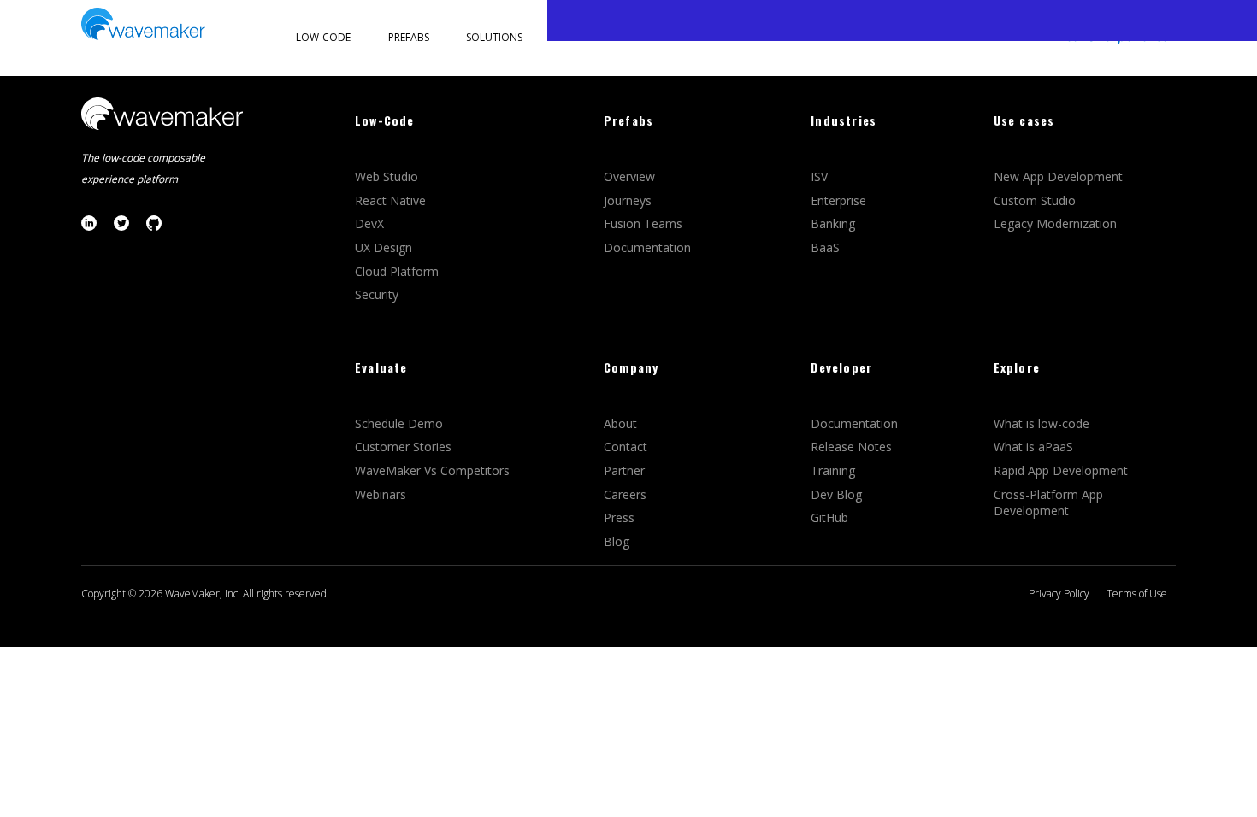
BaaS (825, 247)
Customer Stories (405, 446)
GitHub (829, 517)
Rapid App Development (1061, 470)
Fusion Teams (645, 223)
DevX (371, 223)
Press (619, 517)
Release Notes (851, 446)
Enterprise (840, 200)
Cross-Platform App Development (1048, 503)
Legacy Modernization (1055, 223)
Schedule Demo (400, 423)
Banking (833, 223)
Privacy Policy (1059, 593)
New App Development (1058, 176)
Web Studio (388, 176)
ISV (821, 176)
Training (835, 470)
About (620, 423)
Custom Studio (1035, 200)
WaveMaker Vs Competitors (432, 470)
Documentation (647, 247)
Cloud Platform (398, 271)
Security (376, 294)
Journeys (629, 200)
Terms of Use (1137, 593)
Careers (627, 494)
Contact (625, 446)
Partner (626, 470)
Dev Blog (836, 494)
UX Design (383, 247)
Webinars (380, 494)
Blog (616, 541)
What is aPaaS (1033, 446)
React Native (392, 200)
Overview (631, 176)
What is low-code (1041, 423)
